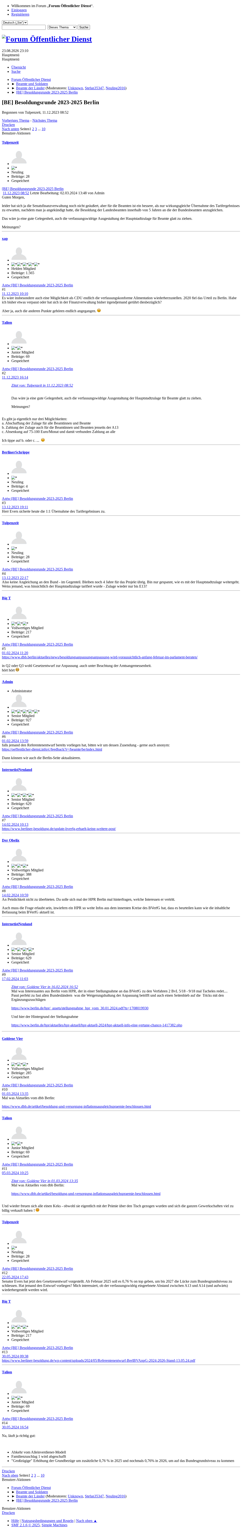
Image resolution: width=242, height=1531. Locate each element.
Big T (6, 598)
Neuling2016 (115, 88)
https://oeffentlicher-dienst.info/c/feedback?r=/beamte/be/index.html (52, 749)
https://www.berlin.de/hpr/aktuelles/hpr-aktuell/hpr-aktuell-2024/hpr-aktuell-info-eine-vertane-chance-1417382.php (96, 1025)
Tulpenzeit (10, 142)
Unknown (75, 88)
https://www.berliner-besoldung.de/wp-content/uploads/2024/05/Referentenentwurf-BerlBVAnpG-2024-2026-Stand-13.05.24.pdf (98, 1360)
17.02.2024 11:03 (15, 979)
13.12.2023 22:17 (15, 578)
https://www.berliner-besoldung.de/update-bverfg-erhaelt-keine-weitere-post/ (59, 829)
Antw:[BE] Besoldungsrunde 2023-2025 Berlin (37, 285)
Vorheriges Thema (15, 120)
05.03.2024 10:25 (15, 1173)
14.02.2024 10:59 (15, 895)
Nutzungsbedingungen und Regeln (47, 1521)
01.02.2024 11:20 (15, 653)
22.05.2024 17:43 (15, 1277)
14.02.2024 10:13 (15, 824)
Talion (7, 322)
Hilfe (15, 1521)
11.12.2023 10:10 (15, 294)
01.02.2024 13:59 (15, 741)
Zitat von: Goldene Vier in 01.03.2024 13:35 (44, 1181)
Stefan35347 (94, 88)
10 (43, 129)
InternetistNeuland (17, 770)
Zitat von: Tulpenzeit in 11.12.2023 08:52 (42, 385)
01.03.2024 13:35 (15, 1094)
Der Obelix (10, 840)
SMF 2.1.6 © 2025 (25, 1525)
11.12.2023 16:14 (15, 377)
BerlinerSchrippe (16, 452)
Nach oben (10, 1475)
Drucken (8, 125)
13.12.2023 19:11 (15, 507)
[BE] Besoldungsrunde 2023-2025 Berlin (33, 189)
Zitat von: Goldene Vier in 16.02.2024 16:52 (44, 987)
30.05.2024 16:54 (15, 1427)
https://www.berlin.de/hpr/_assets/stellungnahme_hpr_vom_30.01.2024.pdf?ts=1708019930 (79, 1008)
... (40, 129)
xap (5, 239)
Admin (7, 682)
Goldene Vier (12, 1039)
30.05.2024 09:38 (15, 1356)
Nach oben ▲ (86, 1521)
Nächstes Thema (44, 120)
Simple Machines (54, 1525)
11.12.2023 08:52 (16, 193)
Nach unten (10, 129)
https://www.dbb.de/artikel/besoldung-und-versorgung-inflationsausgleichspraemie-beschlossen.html (76, 1106)
